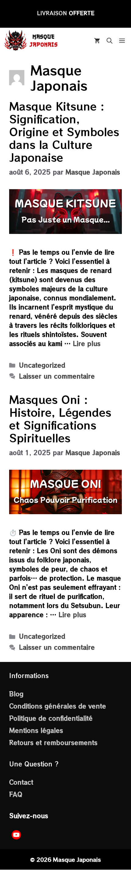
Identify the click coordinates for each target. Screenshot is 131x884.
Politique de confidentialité (51, 718)
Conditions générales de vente (57, 706)
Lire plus (87, 343)
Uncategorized (42, 365)
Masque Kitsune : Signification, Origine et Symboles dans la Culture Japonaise (64, 131)
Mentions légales (36, 730)
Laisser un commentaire (57, 376)
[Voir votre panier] (97, 40)
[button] (109, 40)
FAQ (15, 794)
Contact (21, 782)
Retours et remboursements (53, 742)
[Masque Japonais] (31, 40)
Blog (16, 693)
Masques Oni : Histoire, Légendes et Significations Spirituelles (60, 418)
